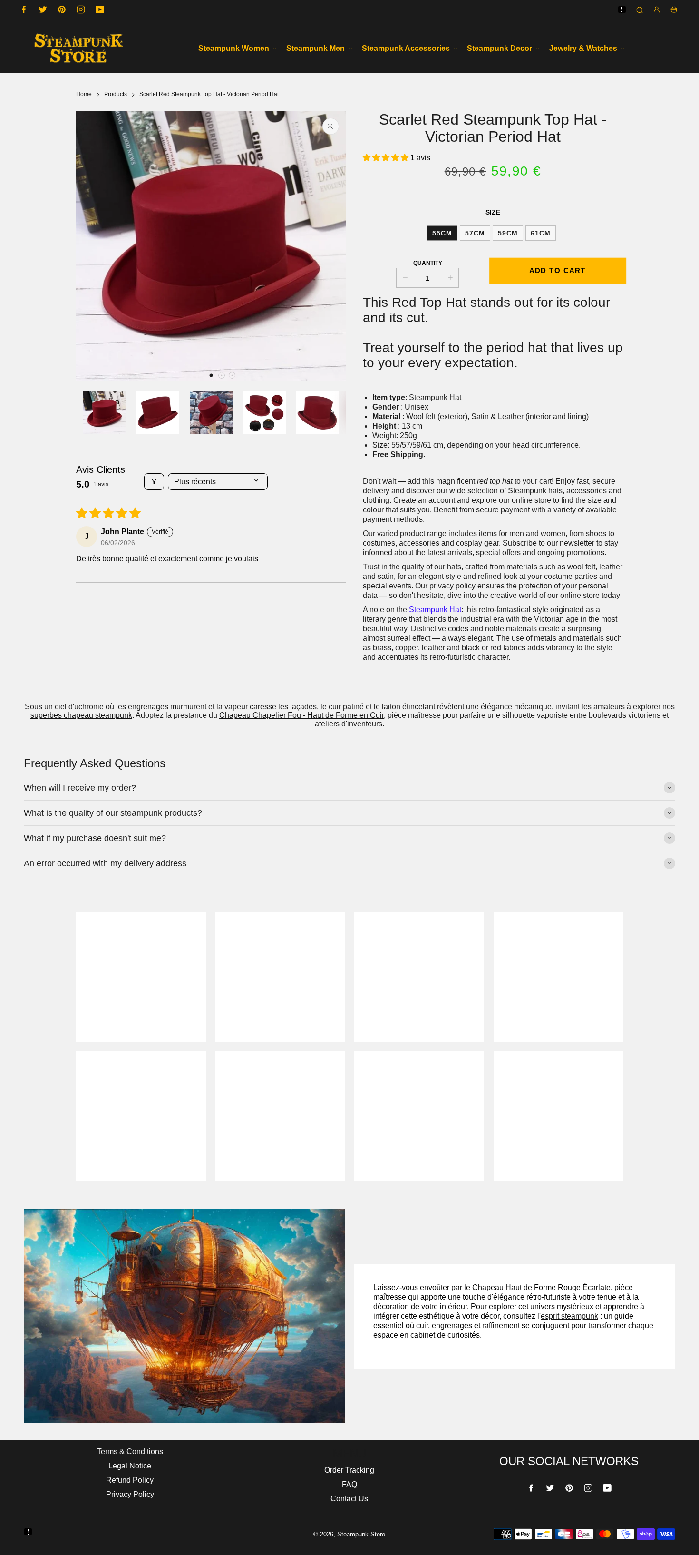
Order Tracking (349, 1470)
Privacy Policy (130, 1494)
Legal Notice (129, 1466)
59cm (508, 233)
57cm (475, 233)
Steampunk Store (361, 1534)
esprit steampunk (569, 1316)
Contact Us (349, 1499)
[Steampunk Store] (78, 48)
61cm (541, 233)
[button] (211, 375)
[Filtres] (154, 481)
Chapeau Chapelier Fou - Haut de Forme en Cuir (301, 715)
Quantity (427, 263)
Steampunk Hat (435, 610)
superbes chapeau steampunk (81, 715)
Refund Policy (130, 1480)
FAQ (349, 1484)
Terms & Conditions (130, 1451)
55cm (442, 233)
